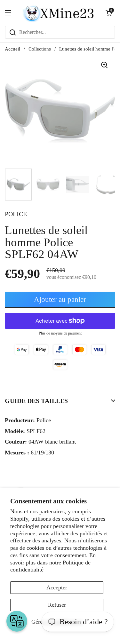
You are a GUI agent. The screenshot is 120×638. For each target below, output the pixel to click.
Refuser (57, 605)
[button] (108, 12)
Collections (39, 48)
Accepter (56, 587)
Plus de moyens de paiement (60, 333)
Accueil (12, 48)
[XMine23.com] (58, 12)
